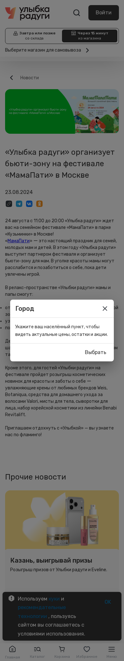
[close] (105, 308)
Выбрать (95, 352)
